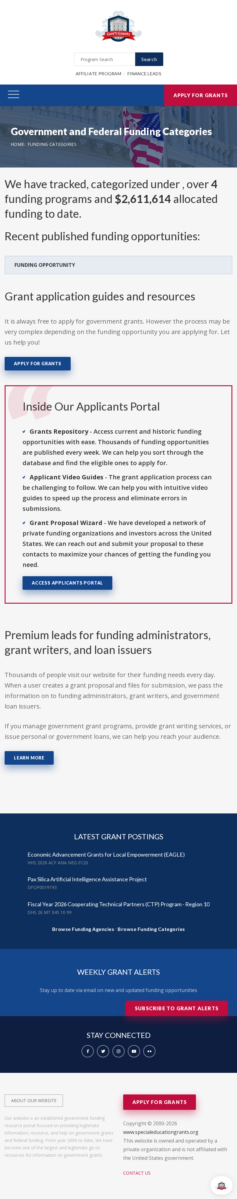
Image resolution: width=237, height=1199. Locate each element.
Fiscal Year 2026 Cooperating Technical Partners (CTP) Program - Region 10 (118, 904)
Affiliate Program (98, 73)
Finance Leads (144, 73)
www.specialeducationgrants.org (160, 1132)
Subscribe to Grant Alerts (176, 1008)
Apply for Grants (200, 95)
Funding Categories (52, 144)
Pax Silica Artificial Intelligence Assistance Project (87, 879)
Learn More (29, 757)
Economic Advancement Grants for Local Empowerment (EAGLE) (106, 854)
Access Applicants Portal (67, 582)
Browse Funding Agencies (83, 929)
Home (17, 144)
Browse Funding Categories (151, 929)
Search (149, 59)
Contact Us (137, 1173)
